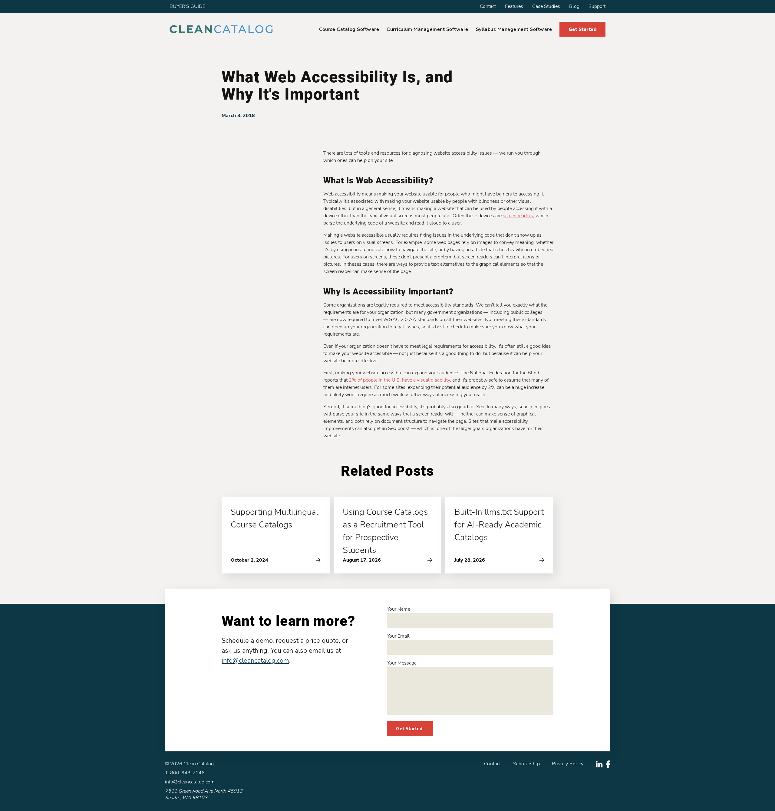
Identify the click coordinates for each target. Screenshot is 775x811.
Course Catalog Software (349, 29)
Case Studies (546, 6)
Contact (488, 6)
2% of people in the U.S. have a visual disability (399, 380)
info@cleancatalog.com (255, 660)
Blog (574, 6)
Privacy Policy (567, 763)
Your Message (402, 663)
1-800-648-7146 (185, 773)
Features (514, 6)
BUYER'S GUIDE (187, 6)
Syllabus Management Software (514, 29)
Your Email (398, 636)
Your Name (398, 609)
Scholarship (526, 763)
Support (597, 6)
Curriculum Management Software (427, 29)
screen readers (518, 215)
